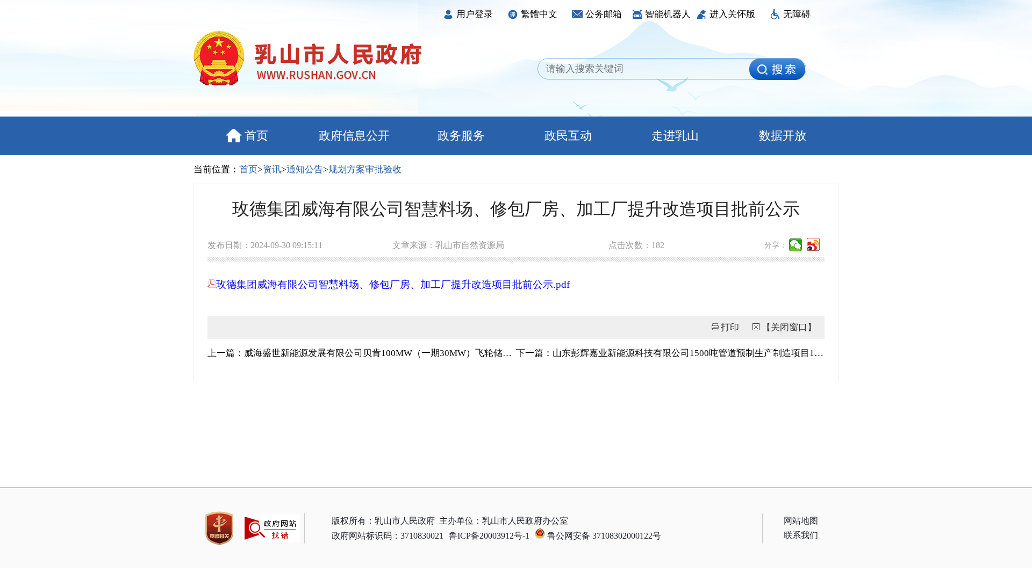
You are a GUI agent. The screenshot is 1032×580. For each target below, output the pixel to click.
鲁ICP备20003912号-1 (489, 535)
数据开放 (782, 135)
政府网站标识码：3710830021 (387, 535)
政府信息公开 (354, 135)
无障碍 (797, 14)
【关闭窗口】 (789, 327)
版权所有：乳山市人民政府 (383, 520)
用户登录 (474, 14)
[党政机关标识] (219, 528)
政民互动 (568, 135)
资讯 (272, 169)
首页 (256, 135)
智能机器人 (668, 14)
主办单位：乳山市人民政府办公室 (503, 520)
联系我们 (801, 535)
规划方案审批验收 (365, 169)
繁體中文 (539, 14)
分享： (775, 245)
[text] (646, 69)
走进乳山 (675, 135)
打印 (730, 327)
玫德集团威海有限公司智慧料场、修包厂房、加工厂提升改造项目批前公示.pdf (393, 284)
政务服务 (461, 135)
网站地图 (801, 520)
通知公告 (304, 169)
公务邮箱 (603, 14)
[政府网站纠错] (270, 548)
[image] (777, 69)
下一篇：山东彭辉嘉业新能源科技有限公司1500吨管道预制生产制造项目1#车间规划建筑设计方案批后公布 (670, 353)
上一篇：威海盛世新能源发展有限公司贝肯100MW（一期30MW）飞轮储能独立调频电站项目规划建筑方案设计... (361, 353)
